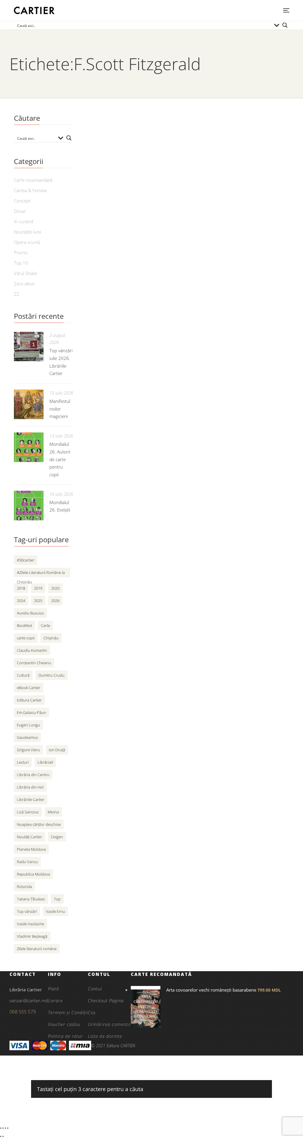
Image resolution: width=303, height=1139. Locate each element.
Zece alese (24, 284)
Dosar (20, 211)
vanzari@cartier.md (28, 1000)
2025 (38, 600)
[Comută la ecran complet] (3, 1128)
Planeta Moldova (31, 849)
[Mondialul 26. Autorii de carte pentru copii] (28, 447)
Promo (21, 252)
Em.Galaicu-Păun (31, 712)
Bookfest (24, 625)
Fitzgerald (100, 260)
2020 (55, 588)
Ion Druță (57, 749)
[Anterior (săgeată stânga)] (0, 1136)
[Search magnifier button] (285, 25)
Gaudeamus (27, 737)
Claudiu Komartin (32, 650)
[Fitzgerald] (187, 175)
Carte (45, 625)
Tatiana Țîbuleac (31, 899)
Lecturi (23, 762)
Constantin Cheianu (34, 662)
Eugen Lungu (28, 725)
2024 (21, 600)
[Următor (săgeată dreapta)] (3, 1136)
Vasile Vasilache (30, 923)
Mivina (53, 812)
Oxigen (57, 836)
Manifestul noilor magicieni (59, 408)
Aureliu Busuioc (30, 613)
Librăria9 (45, 762)
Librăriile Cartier (30, 799)
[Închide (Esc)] (7, 1128)
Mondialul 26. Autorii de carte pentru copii (59, 459)
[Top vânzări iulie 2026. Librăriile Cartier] (28, 346)
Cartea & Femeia (30, 190)
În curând (23, 221)
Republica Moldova (33, 874)
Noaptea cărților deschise (39, 824)
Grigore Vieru (28, 749)
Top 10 (21, 263)
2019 (38, 588)
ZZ (16, 294)
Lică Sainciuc (28, 812)
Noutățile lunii (27, 232)
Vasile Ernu (55, 911)
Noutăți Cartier (29, 836)
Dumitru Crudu (51, 675)
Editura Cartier (29, 700)
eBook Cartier (28, 687)
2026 (55, 600)
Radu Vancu (27, 861)
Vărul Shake (25, 273)
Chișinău (51, 638)
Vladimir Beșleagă (32, 936)
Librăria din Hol (30, 787)
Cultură (23, 675)
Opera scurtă (27, 242)
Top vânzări (27, 911)
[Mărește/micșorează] (0, 1128)
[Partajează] (5, 1128)
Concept (22, 201)
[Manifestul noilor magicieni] (28, 404)
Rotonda (24, 886)
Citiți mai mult (102, 296)
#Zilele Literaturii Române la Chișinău (41, 573)
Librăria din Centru (33, 774)
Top (57, 899)
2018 (21, 588)
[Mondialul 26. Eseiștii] (28, 505)
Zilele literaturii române (37, 948)
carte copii (26, 638)
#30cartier (25, 560)
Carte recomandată (33, 180)
